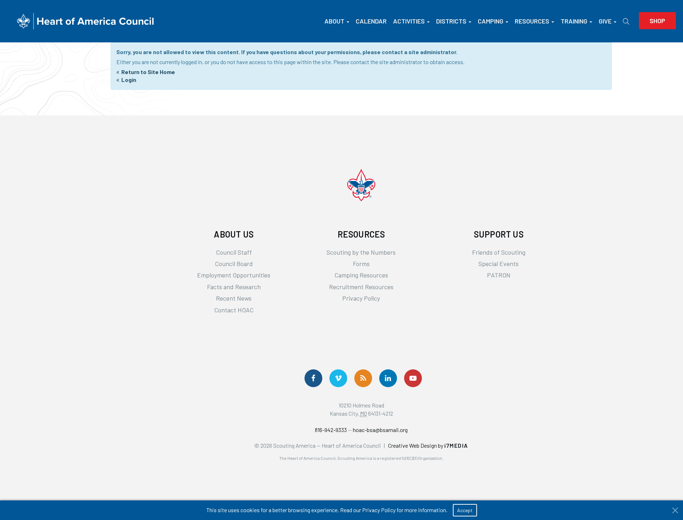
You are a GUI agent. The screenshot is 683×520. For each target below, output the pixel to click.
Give (605, 21)
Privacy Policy (361, 298)
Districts (451, 21)
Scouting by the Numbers (361, 252)
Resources (532, 21)
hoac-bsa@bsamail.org (380, 429)
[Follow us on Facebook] (313, 378)
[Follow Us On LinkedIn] (388, 378)
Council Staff (234, 252)
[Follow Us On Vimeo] (338, 378)
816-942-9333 (331, 429)
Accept (465, 510)
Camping (490, 21)
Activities (409, 21)
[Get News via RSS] (363, 378)
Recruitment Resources (361, 287)
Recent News (234, 298)
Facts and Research (234, 287)
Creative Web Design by (428, 445)
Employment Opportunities (233, 275)
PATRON (498, 275)
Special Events (498, 263)
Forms (361, 263)
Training (574, 21)
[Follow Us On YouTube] (413, 378)
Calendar (371, 21)
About (334, 21)
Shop (657, 21)
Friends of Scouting (498, 252)
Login (128, 79)
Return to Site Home (148, 71)
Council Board (234, 263)
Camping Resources (361, 275)
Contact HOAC (234, 310)
